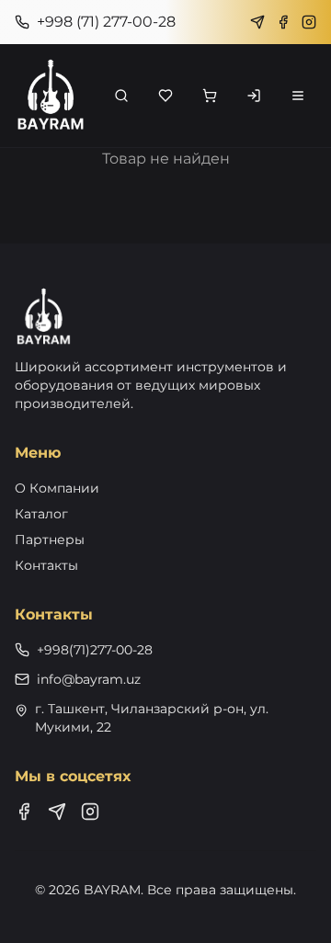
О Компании (57, 488)
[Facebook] (283, 22)
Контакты (46, 565)
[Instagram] (309, 22)
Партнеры (50, 539)
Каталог (41, 514)
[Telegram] (257, 22)
